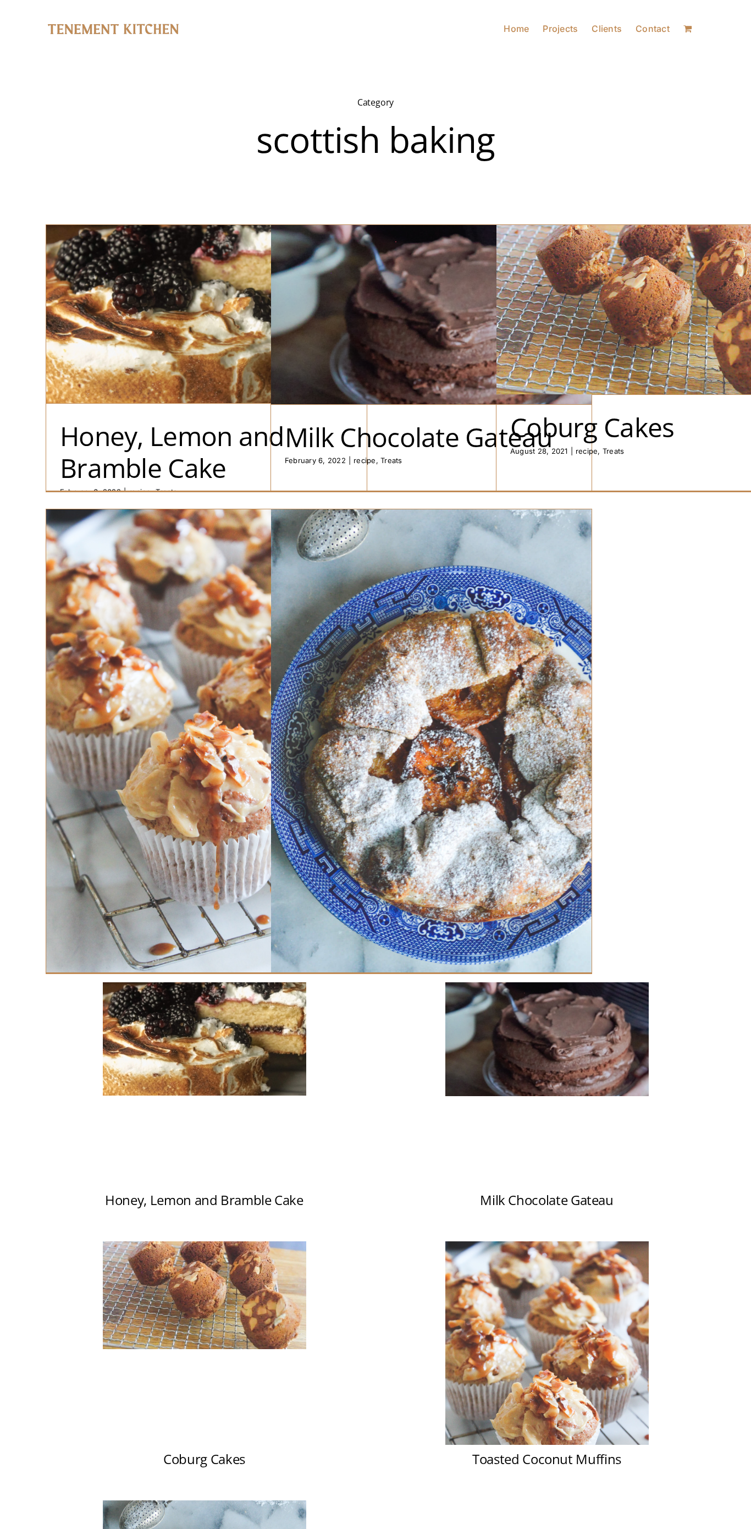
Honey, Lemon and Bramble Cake (172, 452)
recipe (364, 460)
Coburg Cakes (592, 427)
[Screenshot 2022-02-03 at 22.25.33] (204, 986)
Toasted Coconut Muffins (546, 1459)
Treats (391, 460)
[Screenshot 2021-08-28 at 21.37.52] (204, 1245)
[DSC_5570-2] (204, 1504)
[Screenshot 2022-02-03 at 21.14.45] (547, 986)
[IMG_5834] (547, 1245)
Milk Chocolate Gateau (418, 437)
